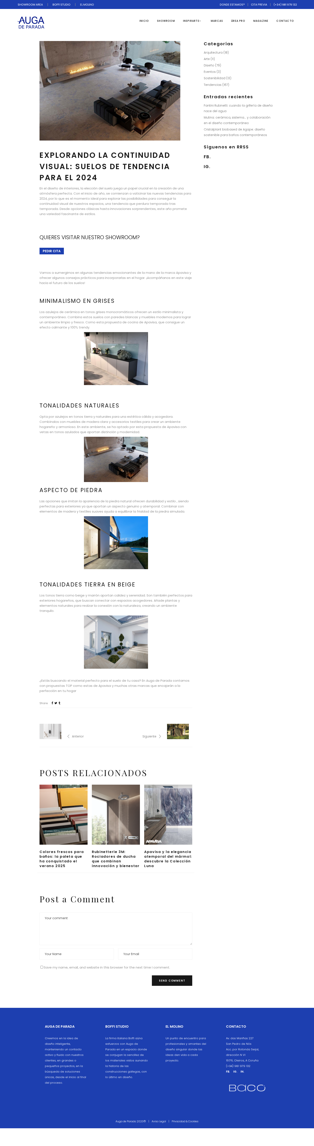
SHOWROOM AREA (30, 5)
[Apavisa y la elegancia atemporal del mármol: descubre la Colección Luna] (168, 815)
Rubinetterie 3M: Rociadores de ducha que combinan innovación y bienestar (115, 858)
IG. (207, 167)
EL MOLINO (87, 5)
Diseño (209, 65)
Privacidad (178, 1121)
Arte (207, 59)
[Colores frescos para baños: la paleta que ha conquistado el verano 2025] (64, 815)
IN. (242, 1072)
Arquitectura (213, 52)
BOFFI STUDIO (61, 5)
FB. (207, 157)
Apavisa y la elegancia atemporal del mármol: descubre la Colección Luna (168, 858)
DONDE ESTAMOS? (232, 5)
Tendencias (213, 85)
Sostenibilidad (214, 78)
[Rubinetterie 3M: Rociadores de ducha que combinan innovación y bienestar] (116, 815)
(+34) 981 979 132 (285, 5)
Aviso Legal (159, 1121)
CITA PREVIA (259, 5)
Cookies (193, 1121)
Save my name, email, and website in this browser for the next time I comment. (107, 967)
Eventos (210, 72)
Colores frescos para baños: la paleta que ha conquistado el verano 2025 (62, 858)
